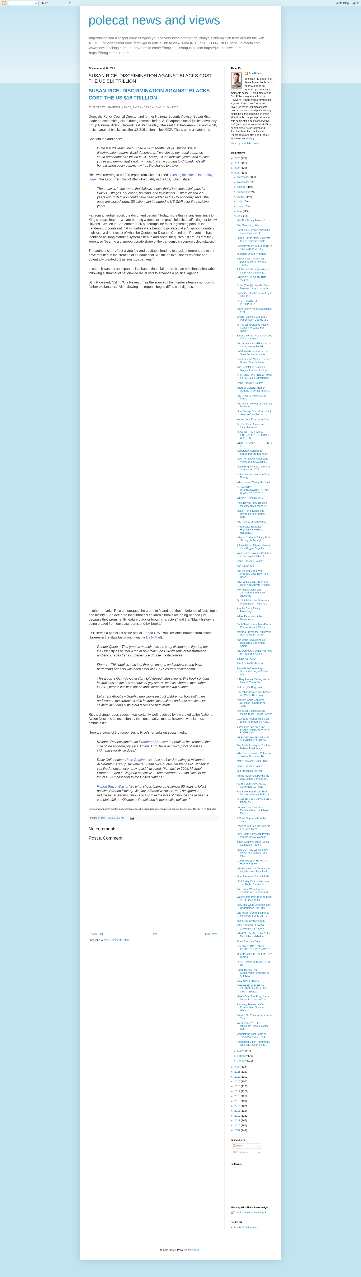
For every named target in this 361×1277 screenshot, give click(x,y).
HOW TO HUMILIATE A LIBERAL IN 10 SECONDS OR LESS (253, 435)
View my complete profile (245, 143)
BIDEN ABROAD (246, 658)
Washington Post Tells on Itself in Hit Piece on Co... (254, 898)
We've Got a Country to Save (253, 419)
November (243, 182)
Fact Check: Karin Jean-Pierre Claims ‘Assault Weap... (254, 626)
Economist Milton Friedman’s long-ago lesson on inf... (253, 1043)
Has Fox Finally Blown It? (251, 220)
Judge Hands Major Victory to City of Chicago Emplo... (253, 239)
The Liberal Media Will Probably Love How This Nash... (252, 573)
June (240, 206)
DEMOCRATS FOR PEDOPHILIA (248, 302)
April (240, 216)
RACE (127, 107)
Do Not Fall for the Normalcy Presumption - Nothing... (253, 602)
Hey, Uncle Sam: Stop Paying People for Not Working (253, 835)
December (243, 177)
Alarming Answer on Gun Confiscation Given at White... (251, 1007)
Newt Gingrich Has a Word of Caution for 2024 (253, 468)
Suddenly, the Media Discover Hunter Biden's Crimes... (254, 361)
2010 (237, 1125)
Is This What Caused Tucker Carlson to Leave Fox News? (253, 327)
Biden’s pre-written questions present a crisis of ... (253, 231)
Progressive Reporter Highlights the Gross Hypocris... (250, 529)
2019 (237, 1081)
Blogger (195, 1250)
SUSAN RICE (170, 107)
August (241, 196)
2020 (237, 1076)
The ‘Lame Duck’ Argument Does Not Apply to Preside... (254, 583)
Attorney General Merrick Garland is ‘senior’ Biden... (253, 389)
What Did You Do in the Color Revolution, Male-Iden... (253, 935)
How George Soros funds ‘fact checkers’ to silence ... (254, 413)
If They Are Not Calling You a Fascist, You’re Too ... (253, 681)
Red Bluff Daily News (246, 1227)
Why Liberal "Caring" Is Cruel (253, 482)
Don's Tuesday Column (250, 383)
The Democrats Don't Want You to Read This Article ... (254, 652)
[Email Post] (132, 818)
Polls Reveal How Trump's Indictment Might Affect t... (252, 504)
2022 (237, 1066)
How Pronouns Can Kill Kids (253, 876)
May (240, 211)
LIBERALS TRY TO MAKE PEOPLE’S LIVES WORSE (253, 948)
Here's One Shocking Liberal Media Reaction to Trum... (253, 998)
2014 (237, 1105)
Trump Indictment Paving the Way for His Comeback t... (253, 777)
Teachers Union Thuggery (251, 253)
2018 (237, 1086)
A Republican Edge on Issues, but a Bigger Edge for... (254, 547)
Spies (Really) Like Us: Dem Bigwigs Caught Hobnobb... (254, 287)
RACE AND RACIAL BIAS (146, 107)
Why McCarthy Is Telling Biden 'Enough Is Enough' (254, 539)
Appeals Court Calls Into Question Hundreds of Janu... (251, 703)
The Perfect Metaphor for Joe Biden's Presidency (253, 747)
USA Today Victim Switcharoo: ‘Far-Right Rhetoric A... (254, 883)
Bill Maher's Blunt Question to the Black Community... (253, 271)
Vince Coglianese (138, 760)
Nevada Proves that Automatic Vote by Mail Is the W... (254, 633)
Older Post (211, 934)
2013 (237, 1110)
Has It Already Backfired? (251, 920)
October (242, 186)
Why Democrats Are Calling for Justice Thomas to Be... (254, 755)
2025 (237, 163)
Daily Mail (153, 637)
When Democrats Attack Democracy (250, 618)
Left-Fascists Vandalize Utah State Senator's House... (253, 353)
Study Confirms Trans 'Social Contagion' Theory (253, 843)
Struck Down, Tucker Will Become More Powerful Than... (252, 261)
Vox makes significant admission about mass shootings (251, 592)
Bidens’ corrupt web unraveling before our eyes (254, 337)
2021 (237, 1071)
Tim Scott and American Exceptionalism (250, 426)
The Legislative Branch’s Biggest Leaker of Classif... (253, 369)
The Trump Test (245, 566)
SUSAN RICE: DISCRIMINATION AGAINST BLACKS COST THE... (254, 490)
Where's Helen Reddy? (250, 498)
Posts (238, 1146)
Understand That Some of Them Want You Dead (251, 1035)
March (241, 1051)
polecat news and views (154, 20)
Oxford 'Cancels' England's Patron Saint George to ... (252, 318)
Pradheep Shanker (153, 742)
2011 (237, 1120)
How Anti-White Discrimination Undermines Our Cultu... (254, 906)
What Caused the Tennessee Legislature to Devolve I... (253, 870)
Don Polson (255, 73)
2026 (237, 158)
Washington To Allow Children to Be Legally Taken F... (254, 555)
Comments (241, 1152)
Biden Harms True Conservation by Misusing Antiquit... (253, 972)
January (242, 1060)
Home (154, 934)
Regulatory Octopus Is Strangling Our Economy (252, 452)
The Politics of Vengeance (251, 521)
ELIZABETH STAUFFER (106, 107)
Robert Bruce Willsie (112, 786)
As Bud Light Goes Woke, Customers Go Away (251, 785)
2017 (237, 1091)
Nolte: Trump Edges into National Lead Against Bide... (251, 513)
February (242, 1055)
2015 (237, 1101)
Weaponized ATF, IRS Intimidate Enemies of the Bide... (253, 1026)
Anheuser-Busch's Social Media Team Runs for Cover (254, 712)
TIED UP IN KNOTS (248, 980)
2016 (237, 1096)
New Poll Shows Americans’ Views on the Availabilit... (253, 460)
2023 (237, 172)
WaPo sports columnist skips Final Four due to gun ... (253, 914)
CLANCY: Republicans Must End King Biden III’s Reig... (253, 720)
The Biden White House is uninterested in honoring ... (253, 891)
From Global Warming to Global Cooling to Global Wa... (252, 671)
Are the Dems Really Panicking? (248, 610)
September (243, 191)
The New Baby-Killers (249, 225)
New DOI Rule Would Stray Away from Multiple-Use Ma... (252, 852)
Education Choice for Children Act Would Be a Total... (254, 693)
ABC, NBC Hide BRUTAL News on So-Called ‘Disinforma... (254, 376)
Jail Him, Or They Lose (250, 687)
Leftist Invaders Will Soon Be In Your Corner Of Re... (254, 247)
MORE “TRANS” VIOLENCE (253, 761)
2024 (237, 167)
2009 (237, 1130)
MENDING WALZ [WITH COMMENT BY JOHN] (251, 927)
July (240, 201)
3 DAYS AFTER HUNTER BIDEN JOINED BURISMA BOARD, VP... (253, 729)
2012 (237, 1115)
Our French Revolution (250, 770)
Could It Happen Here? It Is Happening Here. (252, 862)
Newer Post (96, 934)
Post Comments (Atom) (117, 940)
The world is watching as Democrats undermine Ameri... (251, 642)
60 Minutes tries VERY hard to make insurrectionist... (254, 345)
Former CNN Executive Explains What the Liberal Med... (253, 810)
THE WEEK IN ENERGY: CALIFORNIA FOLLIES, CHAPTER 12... (251, 988)
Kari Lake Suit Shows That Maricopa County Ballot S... (254, 793)
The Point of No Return (250, 663)
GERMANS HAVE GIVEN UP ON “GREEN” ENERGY (253, 739)
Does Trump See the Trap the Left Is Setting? (253, 827)
